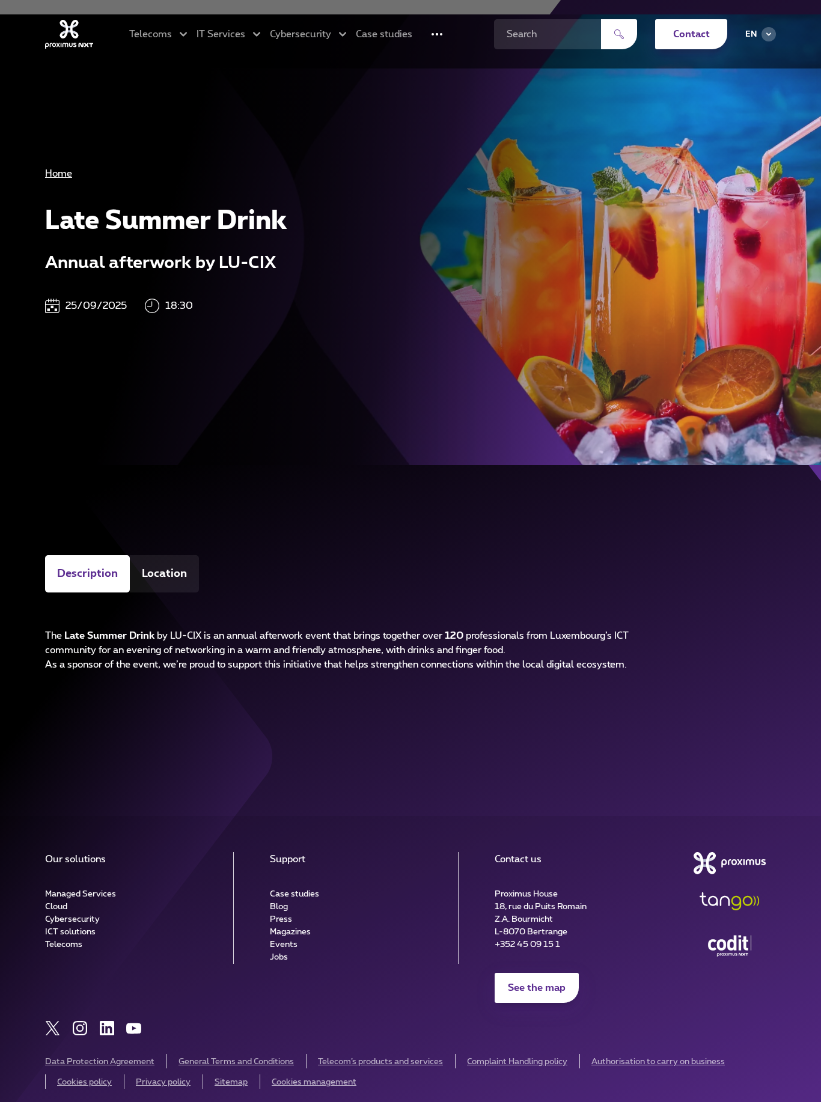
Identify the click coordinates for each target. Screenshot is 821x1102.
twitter (52, 1028)
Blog (279, 907)
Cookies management (314, 1082)
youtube (133, 1028)
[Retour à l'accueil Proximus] (69, 34)
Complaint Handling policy (517, 1062)
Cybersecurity (72, 919)
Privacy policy (163, 1082)
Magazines (290, 932)
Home (58, 173)
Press (281, 919)
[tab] (87, 573)
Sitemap (231, 1082)
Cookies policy (84, 1082)
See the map (537, 988)
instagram (79, 1028)
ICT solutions (70, 932)
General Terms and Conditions (236, 1062)
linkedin (106, 1028)
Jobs (279, 957)
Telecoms (63, 944)
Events (284, 944)
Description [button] (87, 573)
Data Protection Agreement (99, 1062)
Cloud (56, 907)
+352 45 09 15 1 (527, 944)
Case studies (384, 34)
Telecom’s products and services (380, 1062)
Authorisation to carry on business (658, 1062)
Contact (691, 34)
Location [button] (164, 573)
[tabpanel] (410, 642)
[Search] (619, 34)
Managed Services (80, 894)
